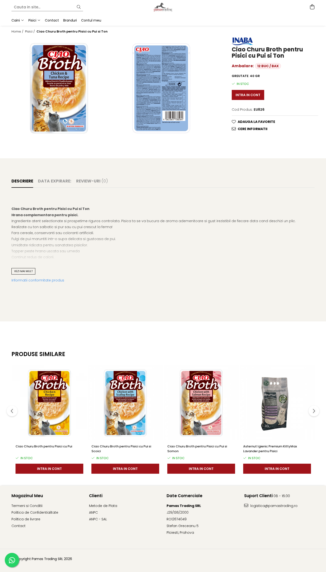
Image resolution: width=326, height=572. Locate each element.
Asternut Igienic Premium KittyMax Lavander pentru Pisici (270, 448)
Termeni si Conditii (26, 505)
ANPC (93, 512)
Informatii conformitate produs (37, 280)
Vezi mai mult (23, 271)
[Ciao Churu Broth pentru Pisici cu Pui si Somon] (201, 402)
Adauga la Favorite (256, 121)
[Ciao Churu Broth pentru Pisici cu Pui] (49, 402)
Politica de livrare (25, 519)
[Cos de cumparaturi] (312, 7)
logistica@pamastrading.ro (273, 505)
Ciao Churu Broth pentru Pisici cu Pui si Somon (197, 448)
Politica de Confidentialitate (34, 512)
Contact (18, 525)
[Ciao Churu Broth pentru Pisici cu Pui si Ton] (59, 88)
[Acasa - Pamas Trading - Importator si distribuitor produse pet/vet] (163, 7)
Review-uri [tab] (92, 181)
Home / (17, 31)
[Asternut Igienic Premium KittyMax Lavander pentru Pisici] (277, 402)
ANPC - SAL (98, 519)
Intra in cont (248, 95)
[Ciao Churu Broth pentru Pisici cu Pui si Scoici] (125, 402)
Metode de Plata (103, 505)
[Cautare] (78, 7)
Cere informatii (252, 128)
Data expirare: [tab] (54, 181)
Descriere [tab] (22, 181)
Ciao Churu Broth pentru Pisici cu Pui (44, 446)
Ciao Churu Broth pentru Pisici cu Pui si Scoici (121, 448)
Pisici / (30, 31)
